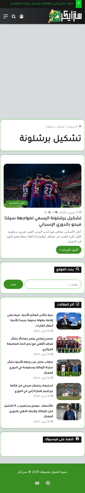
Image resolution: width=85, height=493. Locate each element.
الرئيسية (73, 126)
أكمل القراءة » (68, 249)
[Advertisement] (42, 73)
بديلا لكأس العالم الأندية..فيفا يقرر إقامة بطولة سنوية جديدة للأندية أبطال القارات (30, 321)
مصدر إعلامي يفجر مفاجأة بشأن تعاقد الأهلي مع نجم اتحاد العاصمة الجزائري (30, 344)
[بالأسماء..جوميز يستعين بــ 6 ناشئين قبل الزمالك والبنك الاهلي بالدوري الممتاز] (68, 411)
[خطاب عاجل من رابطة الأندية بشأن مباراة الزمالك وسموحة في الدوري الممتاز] (68, 367)
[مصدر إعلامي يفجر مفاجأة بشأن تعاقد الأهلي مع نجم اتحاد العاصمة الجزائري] (68, 344)
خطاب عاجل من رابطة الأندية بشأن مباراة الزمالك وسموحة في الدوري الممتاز (30, 368)
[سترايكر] (65, 16)
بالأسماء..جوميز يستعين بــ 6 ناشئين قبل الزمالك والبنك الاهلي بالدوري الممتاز (28, 411)
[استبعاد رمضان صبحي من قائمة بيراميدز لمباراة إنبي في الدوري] (68, 391)
